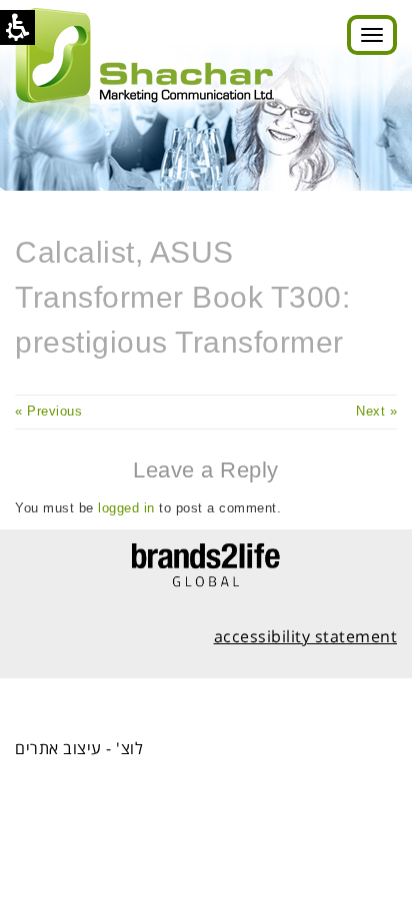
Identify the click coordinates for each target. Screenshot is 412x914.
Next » (376, 411)
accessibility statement (306, 636)
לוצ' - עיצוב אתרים (79, 748)
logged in (126, 507)
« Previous (48, 411)
